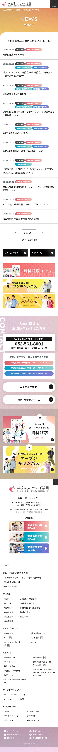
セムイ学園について (12, 628)
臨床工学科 (8, 603)
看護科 (7, 599)
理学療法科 (8, 607)
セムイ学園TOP (8, 10)
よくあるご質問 (33, 711)
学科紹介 (7, 594)
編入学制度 (37, 657)
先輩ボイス (8, 720)
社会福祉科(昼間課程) (28, 599)
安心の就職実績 (10, 586)
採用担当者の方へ (14, 734)
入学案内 (7, 652)
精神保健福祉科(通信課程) (30, 607)
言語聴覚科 (8, 621)
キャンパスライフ (11, 716)
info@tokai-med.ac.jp (32, 512)
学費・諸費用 (9, 666)
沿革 (6, 637)
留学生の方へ (38, 734)
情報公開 (33, 642)
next (42, 232)
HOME (6, 565)
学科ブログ (31, 716)
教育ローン (8, 675)
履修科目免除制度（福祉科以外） (42, 663)
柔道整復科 (8, 616)
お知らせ (19, 10)
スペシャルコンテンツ (36, 720)
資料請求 (10, 738)
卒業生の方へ (38, 731)
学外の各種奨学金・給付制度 (15, 681)
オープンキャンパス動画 (14, 699)
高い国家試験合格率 (12, 582)
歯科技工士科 (25, 612)
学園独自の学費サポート (14, 670)
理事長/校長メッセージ (39, 633)
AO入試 (7, 661)
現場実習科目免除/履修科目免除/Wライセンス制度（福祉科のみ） (44, 672)
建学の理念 (8, 633)
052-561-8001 (22, 509)
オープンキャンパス (12, 689)
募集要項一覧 (9, 657)
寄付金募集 (34, 637)
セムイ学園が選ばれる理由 (15, 572)
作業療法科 (8, 612)
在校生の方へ (12, 731)
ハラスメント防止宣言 (12, 643)
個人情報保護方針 (40, 738)
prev (15, 232)
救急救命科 (24, 616)
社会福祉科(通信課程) (28, 603)
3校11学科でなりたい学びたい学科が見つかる (23, 577)
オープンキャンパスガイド (15, 694)
